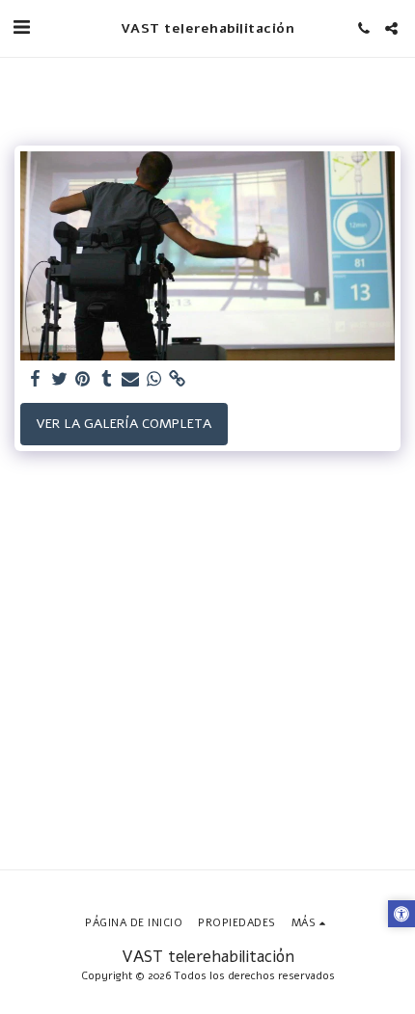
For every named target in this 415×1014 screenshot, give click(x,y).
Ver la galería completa (123, 423)
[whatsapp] (154, 379)
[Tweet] (60, 379)
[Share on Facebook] (35, 379)
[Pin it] (83, 379)
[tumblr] (107, 379)
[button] (21, 27)
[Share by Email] (130, 379)
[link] (177, 379)
